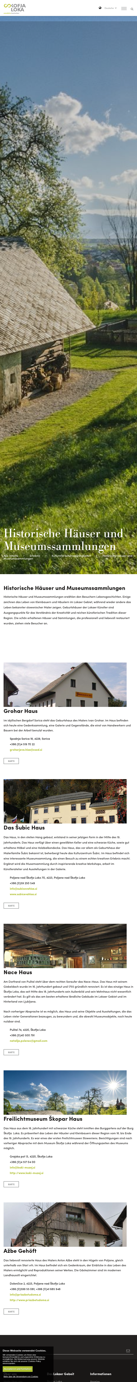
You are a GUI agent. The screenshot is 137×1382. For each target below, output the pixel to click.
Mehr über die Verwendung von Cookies (21, 1376)
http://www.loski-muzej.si (26, 1173)
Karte (11, 761)
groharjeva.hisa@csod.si (26, 750)
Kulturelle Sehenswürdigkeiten (71, 556)
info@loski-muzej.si (22, 1167)
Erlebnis (35, 556)
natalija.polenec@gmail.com (28, 1041)
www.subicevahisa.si (23, 894)
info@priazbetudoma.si (25, 1294)
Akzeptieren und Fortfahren (18, 1369)
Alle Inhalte (11, 556)
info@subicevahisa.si (23, 888)
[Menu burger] (124, 9)
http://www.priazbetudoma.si (29, 1300)
